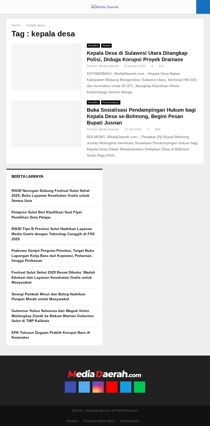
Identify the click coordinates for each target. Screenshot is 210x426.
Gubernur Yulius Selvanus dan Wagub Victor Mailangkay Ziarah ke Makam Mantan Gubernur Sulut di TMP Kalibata (53, 316)
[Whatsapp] (139, 387)
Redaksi (72, 421)
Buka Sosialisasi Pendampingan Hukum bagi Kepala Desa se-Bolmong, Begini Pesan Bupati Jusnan (141, 116)
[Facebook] (70, 387)
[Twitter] (84, 387)
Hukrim (106, 45)
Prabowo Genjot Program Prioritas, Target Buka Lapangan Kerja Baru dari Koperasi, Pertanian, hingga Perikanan (53, 255)
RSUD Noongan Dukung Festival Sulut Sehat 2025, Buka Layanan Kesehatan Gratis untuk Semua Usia (51, 196)
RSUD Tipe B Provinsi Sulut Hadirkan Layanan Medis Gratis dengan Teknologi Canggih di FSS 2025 (53, 234)
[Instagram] (98, 387)
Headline (93, 45)
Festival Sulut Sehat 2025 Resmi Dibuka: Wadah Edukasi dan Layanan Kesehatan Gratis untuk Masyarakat (53, 277)
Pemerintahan (110, 102)
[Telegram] (125, 387)
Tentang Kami (129, 421)
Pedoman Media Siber (99, 421)
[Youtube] (112, 387)
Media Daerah (109, 66)
